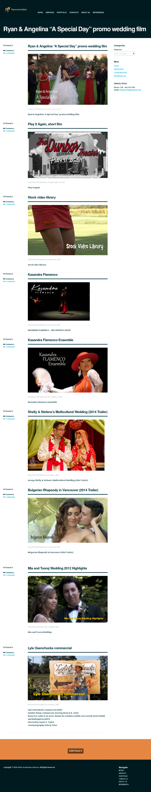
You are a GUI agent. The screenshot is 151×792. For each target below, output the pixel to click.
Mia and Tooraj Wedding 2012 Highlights (57, 568)
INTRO (40, 12)
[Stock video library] (68, 230)
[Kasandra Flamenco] (68, 301)
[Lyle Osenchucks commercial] (68, 678)
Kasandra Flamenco (43, 274)
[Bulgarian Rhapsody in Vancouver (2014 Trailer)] (68, 520)
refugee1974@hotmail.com (130, 90)
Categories (118, 50)
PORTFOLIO (62, 12)
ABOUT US (85, 12)
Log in (116, 65)
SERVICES (50, 12)
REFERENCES (98, 12)
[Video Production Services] (15, 9)
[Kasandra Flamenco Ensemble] (68, 370)
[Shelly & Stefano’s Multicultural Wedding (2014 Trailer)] (68, 445)
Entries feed (118, 69)
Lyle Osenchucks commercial (50, 647)
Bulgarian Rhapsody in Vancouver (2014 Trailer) (63, 489)
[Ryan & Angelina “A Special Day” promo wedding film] (68, 79)
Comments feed (120, 72)
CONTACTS (73, 12)
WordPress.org (120, 76)
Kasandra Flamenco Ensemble (50, 339)
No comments (9, 53)
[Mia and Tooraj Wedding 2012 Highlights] (68, 599)
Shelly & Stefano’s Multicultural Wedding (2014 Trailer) (67, 411)
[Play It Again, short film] (68, 155)
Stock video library (42, 197)
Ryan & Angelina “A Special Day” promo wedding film (67, 46)
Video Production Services (28, 767)
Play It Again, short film (45, 124)
